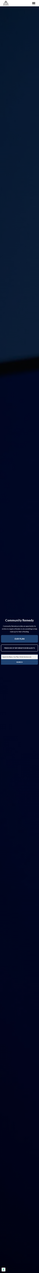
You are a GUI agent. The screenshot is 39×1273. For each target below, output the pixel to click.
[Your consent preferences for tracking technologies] (3, 1269)
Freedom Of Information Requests (19, 648)
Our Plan (19, 639)
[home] (5, 3)
